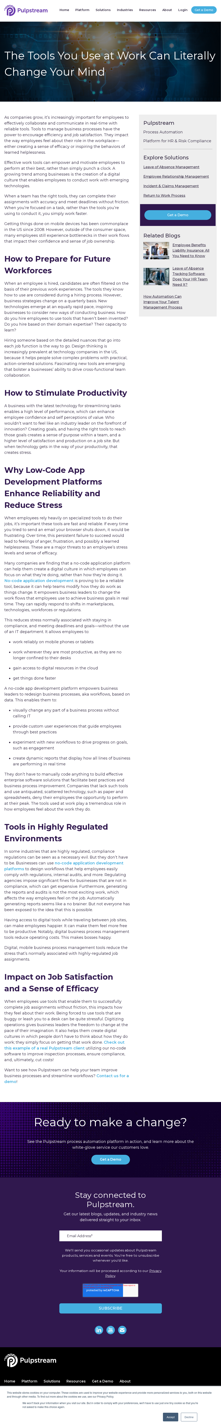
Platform (82, 10)
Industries (125, 10)
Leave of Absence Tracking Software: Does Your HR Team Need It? (190, 276)
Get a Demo (204, 10)
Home (64, 10)
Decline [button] (189, 1417)
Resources (147, 10)
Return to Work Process (164, 196)
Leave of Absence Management (171, 167)
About (167, 10)
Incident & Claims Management (171, 186)
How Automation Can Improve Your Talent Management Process (162, 301)
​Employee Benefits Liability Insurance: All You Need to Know (190, 250)
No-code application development (39, 580)
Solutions (103, 10)
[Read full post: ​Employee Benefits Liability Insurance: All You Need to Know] (156, 250)
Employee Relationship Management (176, 176)
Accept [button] (171, 1417)
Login (183, 10)
